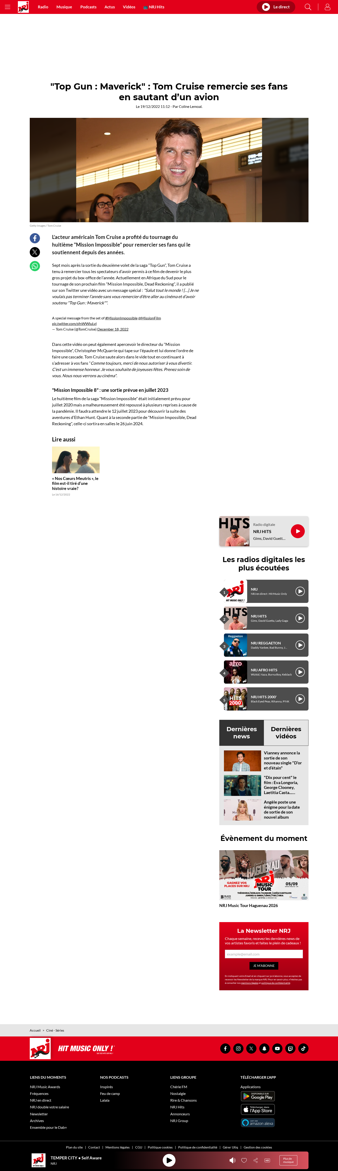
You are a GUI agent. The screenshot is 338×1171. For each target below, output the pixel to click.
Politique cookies (160, 1147)
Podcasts (88, 7)
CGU (138, 1147)
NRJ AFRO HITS (264, 670)
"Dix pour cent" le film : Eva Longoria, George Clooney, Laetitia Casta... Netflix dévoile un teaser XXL (281, 790)
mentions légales (249, 982)
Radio (43, 7)
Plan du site (74, 1147)
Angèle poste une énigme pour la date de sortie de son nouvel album (282, 809)
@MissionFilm (149, 318)
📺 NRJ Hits (153, 7)
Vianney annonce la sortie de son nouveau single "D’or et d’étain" (283, 760)
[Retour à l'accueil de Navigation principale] (23, 7)
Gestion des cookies (258, 1147)
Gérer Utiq (230, 1147)
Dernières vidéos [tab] (286, 732)
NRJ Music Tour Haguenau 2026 (248, 905)
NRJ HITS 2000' (264, 697)
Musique (64, 7)
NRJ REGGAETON (266, 643)
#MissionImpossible (121, 318)
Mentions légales (117, 1147)
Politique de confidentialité (197, 1147)
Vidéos (129, 7)
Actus (110, 7)
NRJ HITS (262, 531)
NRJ (254, 589)
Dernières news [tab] (241, 732)
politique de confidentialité (275, 982)
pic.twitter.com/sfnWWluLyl (74, 323)
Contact (94, 1147)
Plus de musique (288, 1160)
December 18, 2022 (112, 329)
